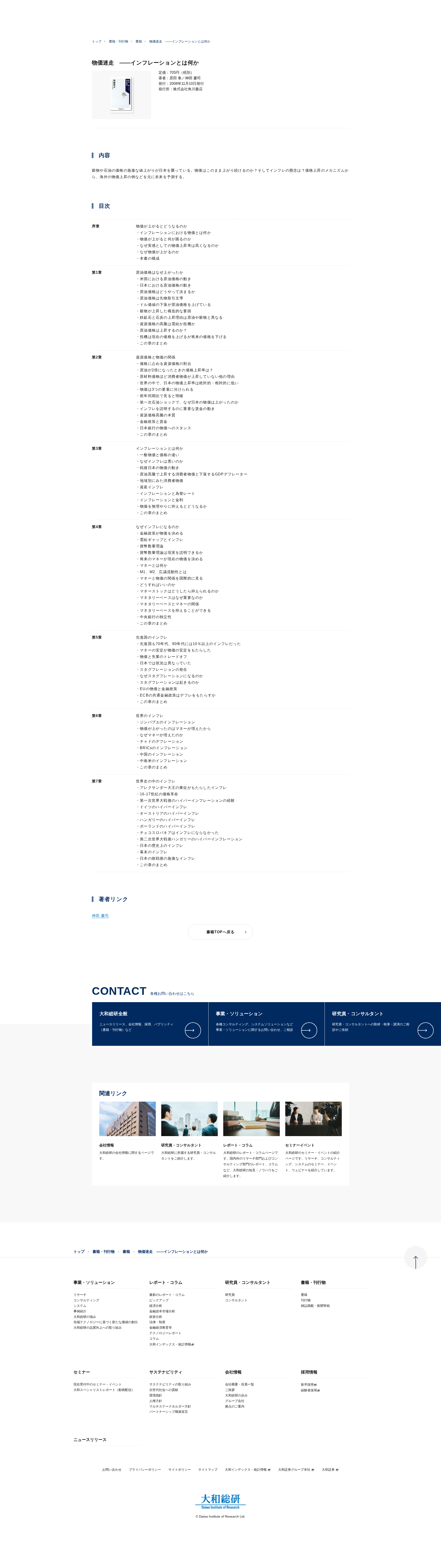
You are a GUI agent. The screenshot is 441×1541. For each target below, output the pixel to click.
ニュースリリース (90, 1440)
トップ (97, 41)
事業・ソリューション (94, 1282)
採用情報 (309, 1372)
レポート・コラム (165, 1282)
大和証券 (328, 1469)
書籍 (139, 41)
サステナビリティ (165, 1372)
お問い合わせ (112, 1469)
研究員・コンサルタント (248, 1282)
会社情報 (233, 1372)
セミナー (82, 1372)
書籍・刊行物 (118, 41)
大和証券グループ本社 (294, 1469)
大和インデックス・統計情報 (246, 1469)
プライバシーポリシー (145, 1469)
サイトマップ (208, 1469)
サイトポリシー (179, 1469)
